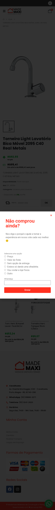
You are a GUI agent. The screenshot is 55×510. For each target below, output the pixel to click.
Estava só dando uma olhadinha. (22, 266)
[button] (51, 215)
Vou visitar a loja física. (18, 270)
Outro (10, 273)
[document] (27, 255)
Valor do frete (14, 260)
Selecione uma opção (13, 254)
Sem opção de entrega (18, 263)
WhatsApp (8, 279)
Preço (10, 256)
